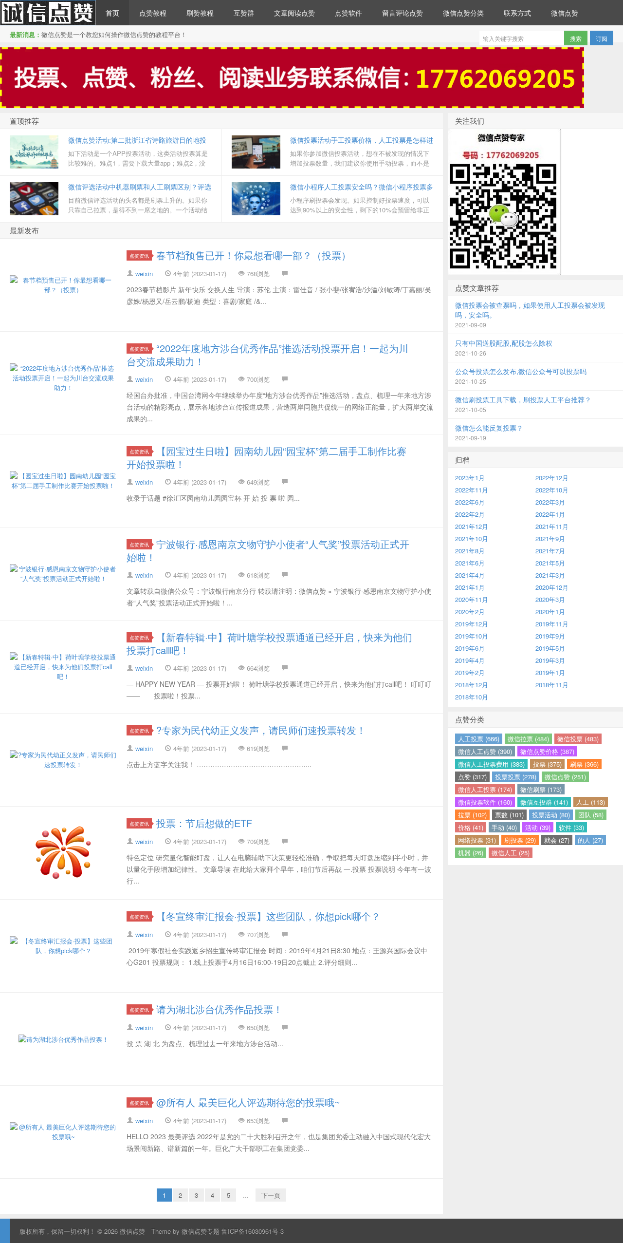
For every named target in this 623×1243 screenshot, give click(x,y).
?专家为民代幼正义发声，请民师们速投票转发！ (261, 730)
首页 (112, 13)
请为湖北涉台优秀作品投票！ (219, 1009)
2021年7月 (550, 550)
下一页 (270, 1195)
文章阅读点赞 (294, 13)
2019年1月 (550, 672)
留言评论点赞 (402, 13)
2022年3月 (550, 502)
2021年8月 (470, 550)
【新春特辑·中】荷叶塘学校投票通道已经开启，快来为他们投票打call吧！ (269, 643)
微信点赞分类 (463, 13)
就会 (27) (556, 840)
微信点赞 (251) (565, 776)
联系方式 (517, 13)
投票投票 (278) (515, 776)
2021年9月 (550, 538)
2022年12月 (551, 477)
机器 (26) (470, 852)
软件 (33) (571, 827)
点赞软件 (348, 13)
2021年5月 (550, 562)
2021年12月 (471, 526)
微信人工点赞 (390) (485, 751)
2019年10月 (471, 635)
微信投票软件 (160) (485, 802)
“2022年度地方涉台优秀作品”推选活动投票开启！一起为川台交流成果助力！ (267, 354)
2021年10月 (471, 538)
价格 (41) (470, 827)
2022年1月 (550, 514)
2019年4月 (470, 660)
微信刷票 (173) (541, 789)
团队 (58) (591, 814)
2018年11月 (551, 684)
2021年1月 (470, 587)
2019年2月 (470, 672)
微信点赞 (48, 12)
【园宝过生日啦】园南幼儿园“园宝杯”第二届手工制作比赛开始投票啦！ (266, 457)
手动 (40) (504, 827)
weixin (144, 273)
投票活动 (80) (551, 814)
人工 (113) (590, 802)
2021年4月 (470, 575)
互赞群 (244, 13)
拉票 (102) (472, 814)
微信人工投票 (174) (485, 789)
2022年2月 (470, 514)
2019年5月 (550, 648)
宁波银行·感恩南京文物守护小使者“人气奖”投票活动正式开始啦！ (268, 550)
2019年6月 (470, 648)
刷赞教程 (200, 13)
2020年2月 (470, 611)
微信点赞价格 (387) (547, 751)
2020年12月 (551, 587)
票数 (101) (509, 814)
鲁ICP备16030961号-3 (252, 1231)
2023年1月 (470, 477)
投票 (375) (547, 764)
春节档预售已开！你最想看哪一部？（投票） (253, 255)
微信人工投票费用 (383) (491, 764)
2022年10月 (551, 489)
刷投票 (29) (520, 840)
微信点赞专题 (201, 1231)
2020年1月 (550, 611)
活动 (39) (537, 827)
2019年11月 (551, 623)
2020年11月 (471, 599)
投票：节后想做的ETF (204, 823)
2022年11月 (471, 489)
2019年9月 (550, 635)
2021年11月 (551, 526)
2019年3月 (550, 660)
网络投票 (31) (477, 840)
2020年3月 (550, 599)
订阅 (601, 38)
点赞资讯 (139, 255)
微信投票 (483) (578, 738)
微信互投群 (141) (544, 802)
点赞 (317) (472, 776)
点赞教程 (152, 13)
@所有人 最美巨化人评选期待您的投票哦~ (248, 1102)
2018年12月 (471, 684)
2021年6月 (470, 562)
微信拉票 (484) (528, 738)
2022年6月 (470, 502)
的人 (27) (590, 840)
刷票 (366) (584, 764)
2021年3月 (550, 575)
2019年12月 (471, 623)
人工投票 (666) (478, 738)
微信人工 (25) (511, 852)
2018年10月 (471, 696)
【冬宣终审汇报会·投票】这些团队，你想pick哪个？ (268, 916)
